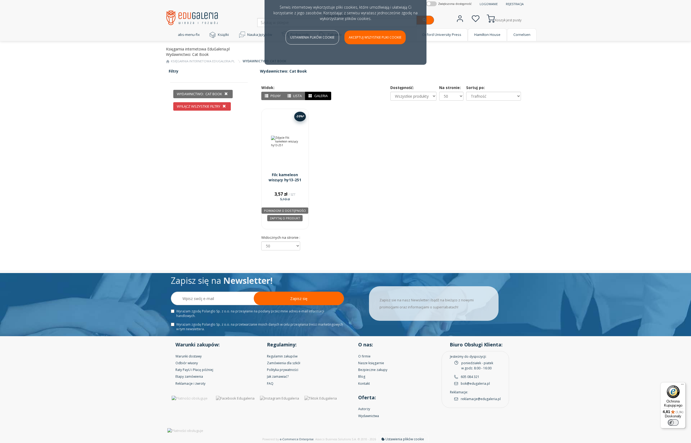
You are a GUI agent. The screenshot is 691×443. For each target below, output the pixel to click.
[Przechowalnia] (475, 18)
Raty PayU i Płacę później (194, 369)
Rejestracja (515, 4)
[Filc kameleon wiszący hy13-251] (285, 141)
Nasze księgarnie (371, 363)
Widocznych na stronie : (280, 237)
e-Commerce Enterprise (297, 439)
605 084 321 (470, 376)
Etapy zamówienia (189, 376)
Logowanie (489, 4)
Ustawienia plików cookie (312, 37)
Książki (223, 34)
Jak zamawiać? (278, 376)
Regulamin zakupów (282, 356)
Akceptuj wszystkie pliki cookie (375, 37)
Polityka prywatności (282, 369)
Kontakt (364, 383)
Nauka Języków (259, 34)
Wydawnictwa (368, 416)
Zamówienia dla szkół (283, 363)
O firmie (364, 356)
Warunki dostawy (188, 356)
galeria (320, 95)
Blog (361, 376)
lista (297, 95)
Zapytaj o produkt (285, 218)
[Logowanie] (460, 18)
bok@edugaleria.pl (475, 383)
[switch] (673, 422)
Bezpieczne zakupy (372, 369)
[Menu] (682, 385)
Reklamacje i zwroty (190, 383)
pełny (275, 95)
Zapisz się (298, 298)
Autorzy (364, 409)
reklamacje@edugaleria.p (480, 399)
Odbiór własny (186, 363)
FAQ (270, 383)
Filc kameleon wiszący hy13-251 (285, 177)
